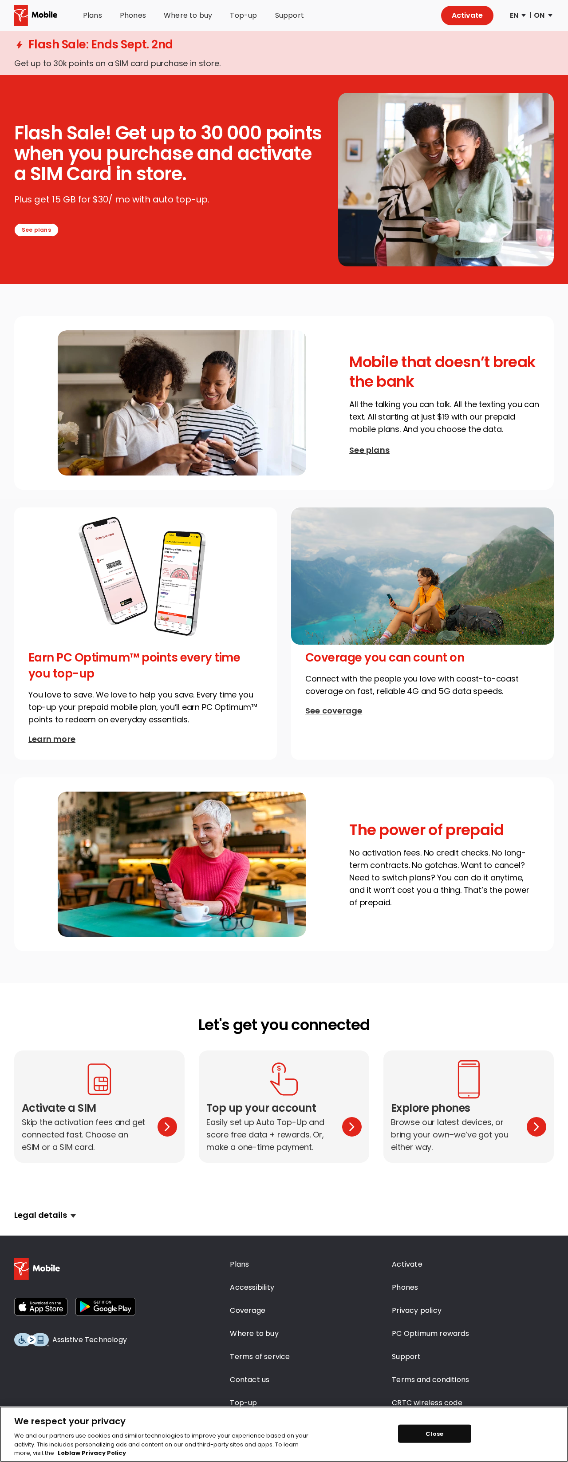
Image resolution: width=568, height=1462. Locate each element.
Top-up (243, 15)
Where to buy (188, 15)
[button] (45, 1215)
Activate (467, 15)
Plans (92, 15)
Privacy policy (417, 1310)
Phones (133, 15)
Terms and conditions (430, 1380)
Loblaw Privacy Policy (92, 1453)
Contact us (249, 1380)
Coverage (247, 1310)
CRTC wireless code (427, 1403)
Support (289, 15)
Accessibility (252, 1287)
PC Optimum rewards (430, 1333)
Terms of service (260, 1356)
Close (434, 1433)
